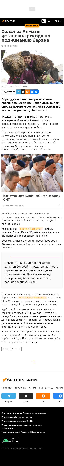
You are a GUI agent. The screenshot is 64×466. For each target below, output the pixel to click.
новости (6, 388)
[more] (59, 205)
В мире (5, 349)
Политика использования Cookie (17, 421)
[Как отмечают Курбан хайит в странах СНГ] (32, 173)
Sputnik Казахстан (31, 228)
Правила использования (34, 413)
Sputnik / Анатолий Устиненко (15, 86)
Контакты (17, 413)
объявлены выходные (32, 297)
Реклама (25, 432)
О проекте (6, 413)
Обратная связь (37, 432)
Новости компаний (10, 432)
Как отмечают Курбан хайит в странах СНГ (31, 197)
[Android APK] (10, 440)
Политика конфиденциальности (16, 417)
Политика (20, 388)
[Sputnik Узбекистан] (8, 22)
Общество (16, 349)
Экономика (46, 388)
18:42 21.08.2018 (9, 46)
